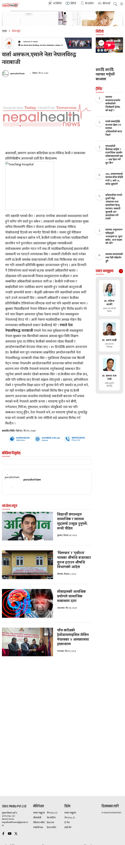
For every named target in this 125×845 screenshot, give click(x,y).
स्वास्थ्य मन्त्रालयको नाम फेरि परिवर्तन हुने (114, 258)
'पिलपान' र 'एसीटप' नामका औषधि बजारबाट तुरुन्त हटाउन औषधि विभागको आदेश (74, 560)
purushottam (17, 73)
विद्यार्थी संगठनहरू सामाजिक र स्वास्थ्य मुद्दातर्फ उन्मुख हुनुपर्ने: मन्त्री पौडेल (72, 522)
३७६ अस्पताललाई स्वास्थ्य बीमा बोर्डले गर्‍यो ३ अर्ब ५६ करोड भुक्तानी (114, 179)
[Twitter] (16, 834)
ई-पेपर (67, 822)
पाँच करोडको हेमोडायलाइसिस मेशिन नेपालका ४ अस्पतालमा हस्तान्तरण (73, 637)
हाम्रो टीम (67, 827)
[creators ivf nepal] (47, 43)
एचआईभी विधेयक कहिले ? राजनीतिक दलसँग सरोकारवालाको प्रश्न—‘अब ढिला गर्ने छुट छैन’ (114, 155)
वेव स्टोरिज (51, 817)
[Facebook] (3, 834)
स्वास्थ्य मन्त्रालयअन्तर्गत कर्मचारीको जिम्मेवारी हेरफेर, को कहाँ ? (112, 104)
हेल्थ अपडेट (51, 827)
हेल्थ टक (50, 822)
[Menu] (121, 4)
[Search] (115, 4)
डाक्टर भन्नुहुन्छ (39, 812)
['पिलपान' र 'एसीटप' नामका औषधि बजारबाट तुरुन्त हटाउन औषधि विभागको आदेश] (27, 564)
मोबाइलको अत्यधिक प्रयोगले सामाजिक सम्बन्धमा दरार (71, 597)
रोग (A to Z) (52, 812)
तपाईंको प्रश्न (38, 827)
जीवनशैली (37, 817)
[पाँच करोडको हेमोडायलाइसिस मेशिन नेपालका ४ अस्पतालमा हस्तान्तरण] (27, 642)
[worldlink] (47, 439)
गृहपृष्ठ (4, 31)
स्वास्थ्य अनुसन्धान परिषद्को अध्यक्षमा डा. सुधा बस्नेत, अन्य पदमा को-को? (113, 236)
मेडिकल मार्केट (39, 822)
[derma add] (62, 18)
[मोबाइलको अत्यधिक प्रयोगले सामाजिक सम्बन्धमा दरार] (27, 603)
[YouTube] (10, 834)
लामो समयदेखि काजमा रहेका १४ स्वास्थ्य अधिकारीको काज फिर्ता (113, 128)
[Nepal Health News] (11, 4)
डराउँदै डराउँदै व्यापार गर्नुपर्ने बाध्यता (105, 75)
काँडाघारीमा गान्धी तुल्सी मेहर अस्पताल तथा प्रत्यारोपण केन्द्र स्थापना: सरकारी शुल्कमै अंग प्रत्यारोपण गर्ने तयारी (113, 207)
